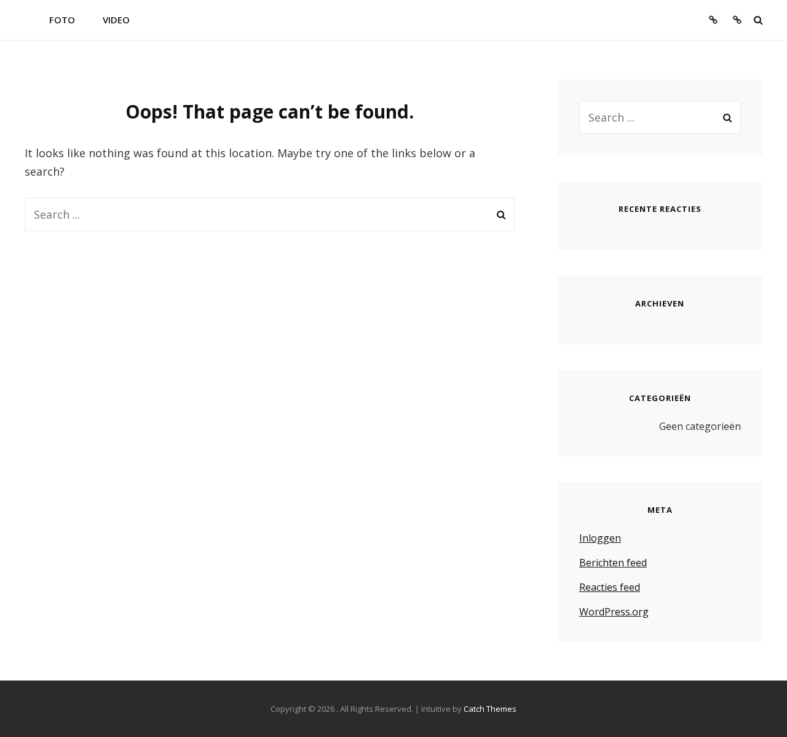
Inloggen (600, 538)
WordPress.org (614, 611)
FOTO (62, 20)
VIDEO (116, 20)
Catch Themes (490, 708)
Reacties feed (609, 587)
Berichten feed (613, 562)
